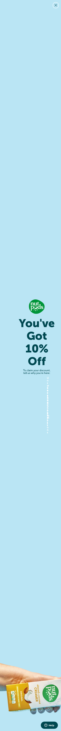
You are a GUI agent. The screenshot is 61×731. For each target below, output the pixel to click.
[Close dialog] (55, 5)
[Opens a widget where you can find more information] (49, 725)
